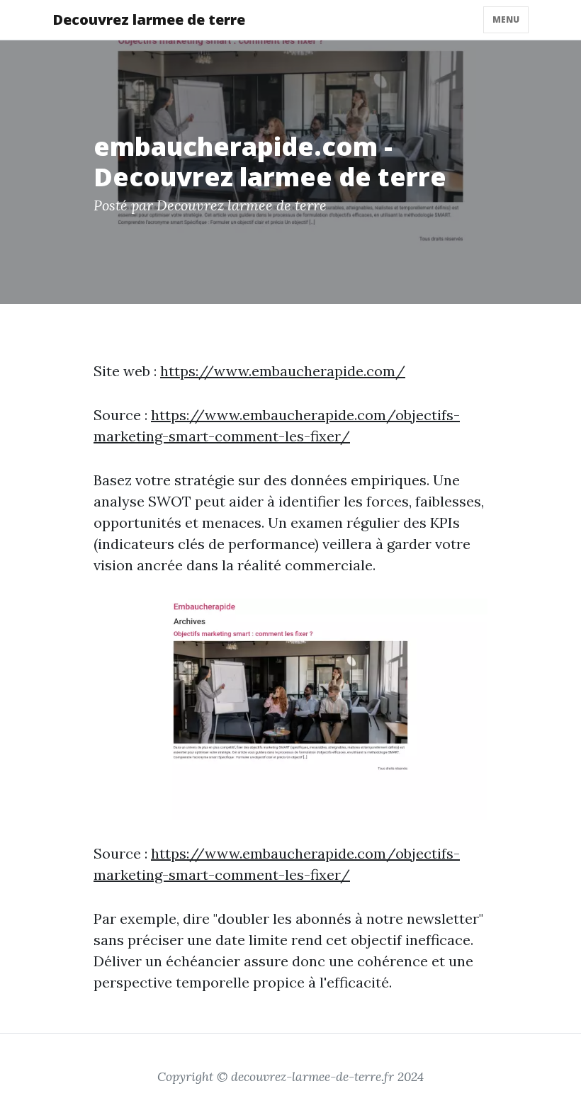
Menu (505, 19)
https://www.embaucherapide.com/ (282, 371)
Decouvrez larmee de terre (148, 19)
